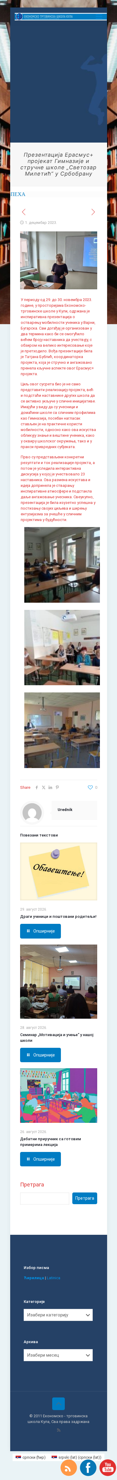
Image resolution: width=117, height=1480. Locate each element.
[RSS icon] (58, 1430)
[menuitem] (31, 1457)
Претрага (32, 1184)
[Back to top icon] (58, 1403)
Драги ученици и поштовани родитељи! (58, 916)
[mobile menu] (99, 16)
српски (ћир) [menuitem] (34, 1457)
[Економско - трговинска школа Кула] (61, 17)
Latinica (53, 1278)
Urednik (65, 809)
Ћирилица (34, 1278)
